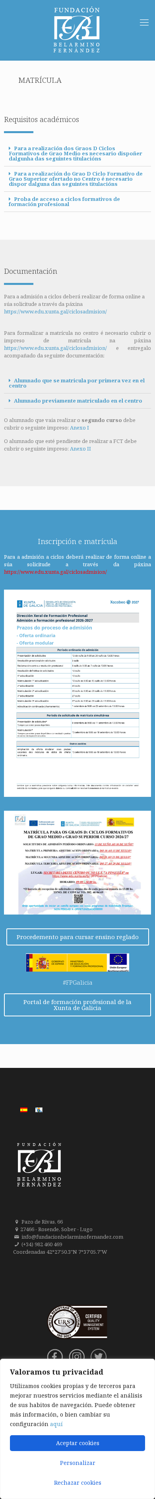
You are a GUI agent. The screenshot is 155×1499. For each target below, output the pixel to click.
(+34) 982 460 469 (41, 1244)
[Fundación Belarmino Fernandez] (77, 30)
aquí (56, 1424)
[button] (77, 936)
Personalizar (77, 1463)
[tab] (77, 153)
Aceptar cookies (77, 1443)
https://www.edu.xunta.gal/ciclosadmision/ (55, 311)
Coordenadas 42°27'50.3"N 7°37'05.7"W (60, 1251)
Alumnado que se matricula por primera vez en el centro (77, 383)
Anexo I (79, 427)
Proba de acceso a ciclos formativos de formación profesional (64, 201)
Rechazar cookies (77, 1482)
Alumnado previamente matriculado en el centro (78, 400)
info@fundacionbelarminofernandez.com (72, 1236)
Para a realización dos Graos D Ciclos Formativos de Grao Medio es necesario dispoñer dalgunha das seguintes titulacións (75, 153)
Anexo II (80, 448)
